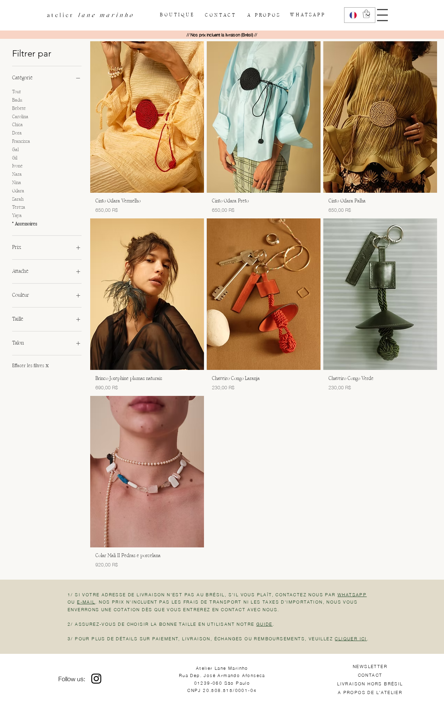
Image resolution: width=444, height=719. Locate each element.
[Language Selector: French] (359, 15)
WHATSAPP (352, 594)
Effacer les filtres (30, 366)
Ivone (17, 166)
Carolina (20, 117)
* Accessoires (24, 224)
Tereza (18, 207)
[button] (382, 15)
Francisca (21, 141)
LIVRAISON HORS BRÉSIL (370, 683)
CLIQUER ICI (351, 638)
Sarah (18, 199)
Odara (18, 191)
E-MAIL (86, 602)
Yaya (17, 215)
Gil (14, 158)
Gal (15, 150)
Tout (16, 92)
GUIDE (264, 624)
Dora (17, 133)
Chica (17, 125)
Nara (17, 174)
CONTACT (370, 675)
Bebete (19, 108)
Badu (17, 100)
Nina (16, 182)
